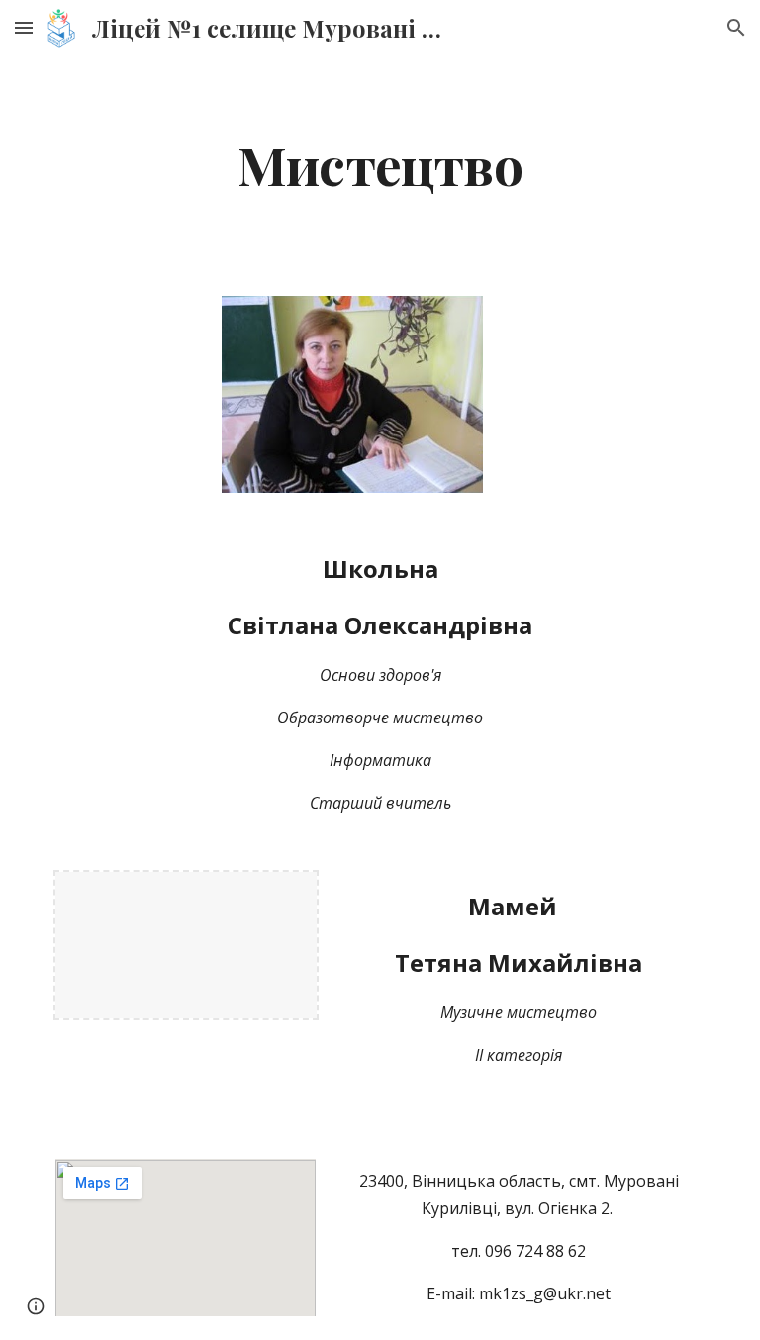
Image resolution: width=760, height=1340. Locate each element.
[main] (379, 164)
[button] (24, 27)
